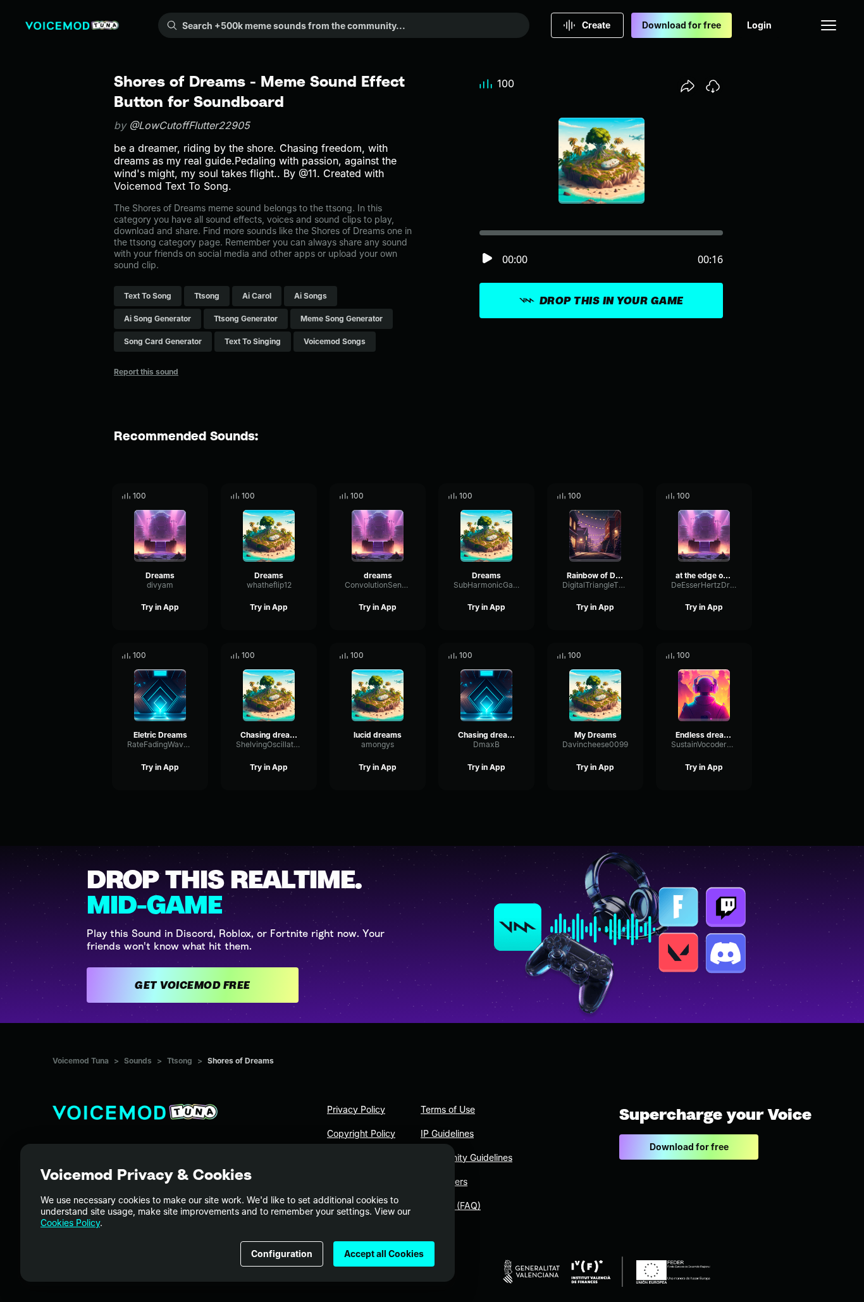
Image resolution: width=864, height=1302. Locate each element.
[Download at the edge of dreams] (742, 496)
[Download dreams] (416, 496)
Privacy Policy (356, 1109)
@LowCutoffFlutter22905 (189, 125)
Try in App (160, 607)
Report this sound (146, 371)
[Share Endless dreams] (724, 655)
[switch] (487, 259)
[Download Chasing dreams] (307, 655)
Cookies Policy (70, 1222)
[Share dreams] (398, 496)
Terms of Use (448, 1109)
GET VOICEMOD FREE (192, 985)
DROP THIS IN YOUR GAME (612, 300)
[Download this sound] (713, 86)
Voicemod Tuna (80, 1060)
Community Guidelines (466, 1157)
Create (596, 25)
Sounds (138, 1060)
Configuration (281, 1253)
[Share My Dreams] (616, 655)
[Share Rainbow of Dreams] (616, 496)
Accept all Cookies (384, 1253)
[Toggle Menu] (828, 25)
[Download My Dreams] (633, 655)
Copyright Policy (361, 1133)
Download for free (681, 25)
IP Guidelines (447, 1133)
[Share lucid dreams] (398, 655)
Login (759, 25)
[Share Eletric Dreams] (180, 655)
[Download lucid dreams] (416, 655)
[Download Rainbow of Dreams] (633, 496)
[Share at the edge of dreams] (724, 496)
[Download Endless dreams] (742, 655)
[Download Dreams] (198, 496)
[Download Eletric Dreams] (198, 655)
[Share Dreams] (180, 496)
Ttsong (179, 1060)
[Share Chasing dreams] (289, 655)
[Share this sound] (687, 86)
